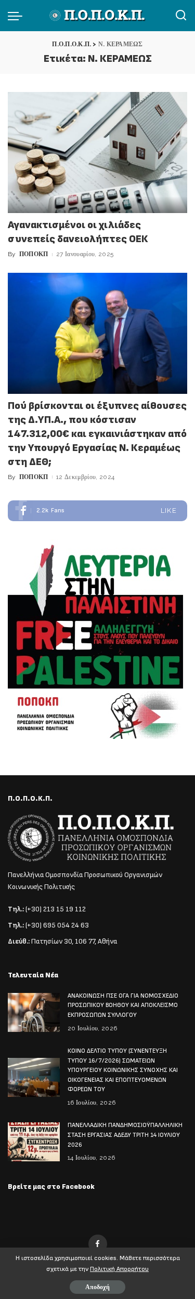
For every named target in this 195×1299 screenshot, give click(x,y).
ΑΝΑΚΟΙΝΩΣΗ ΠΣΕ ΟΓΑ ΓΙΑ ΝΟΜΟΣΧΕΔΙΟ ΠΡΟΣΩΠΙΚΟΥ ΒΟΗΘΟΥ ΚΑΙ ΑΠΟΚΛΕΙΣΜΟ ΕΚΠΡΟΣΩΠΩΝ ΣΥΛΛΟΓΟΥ (123, 1005)
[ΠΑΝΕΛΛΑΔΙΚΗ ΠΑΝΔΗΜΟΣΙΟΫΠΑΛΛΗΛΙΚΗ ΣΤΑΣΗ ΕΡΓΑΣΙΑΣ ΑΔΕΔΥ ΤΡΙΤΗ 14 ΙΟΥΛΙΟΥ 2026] (34, 1141)
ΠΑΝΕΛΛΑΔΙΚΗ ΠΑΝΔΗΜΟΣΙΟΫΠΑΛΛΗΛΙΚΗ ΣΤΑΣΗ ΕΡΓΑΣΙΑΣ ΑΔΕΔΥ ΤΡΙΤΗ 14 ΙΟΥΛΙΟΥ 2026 (125, 1134)
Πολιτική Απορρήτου (119, 1269)
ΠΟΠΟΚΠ (33, 254)
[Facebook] (97, 510)
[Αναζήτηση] (181, 15)
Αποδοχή (97, 1287)
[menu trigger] (18, 15)
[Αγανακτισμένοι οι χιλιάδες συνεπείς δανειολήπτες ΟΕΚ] (97, 152)
